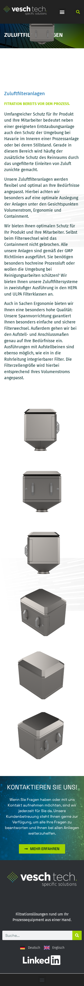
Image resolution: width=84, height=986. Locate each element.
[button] (62, 12)
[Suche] (77, 935)
